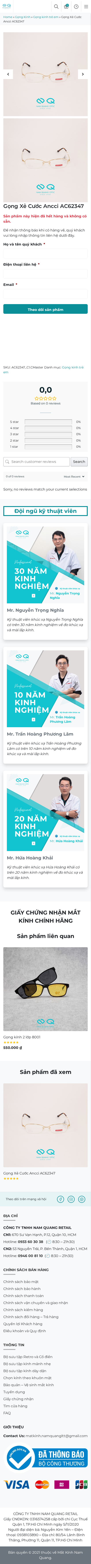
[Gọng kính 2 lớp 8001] (45, 989)
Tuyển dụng (14, 1392)
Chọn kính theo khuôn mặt (27, 1378)
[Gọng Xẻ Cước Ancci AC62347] (45, 1125)
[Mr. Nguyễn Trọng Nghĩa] (45, 581)
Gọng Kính (22, 17)
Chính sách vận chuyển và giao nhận (35, 1303)
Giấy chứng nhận (18, 1399)
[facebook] (60, 1199)
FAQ (7, 1413)
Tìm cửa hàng (15, 1406)
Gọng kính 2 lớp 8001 (21, 1037)
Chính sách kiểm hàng (23, 1310)
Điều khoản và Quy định (24, 1331)
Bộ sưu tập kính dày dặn (24, 1371)
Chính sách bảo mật (21, 1282)
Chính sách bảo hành (22, 1289)
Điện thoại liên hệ (21, 264)
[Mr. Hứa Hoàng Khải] (45, 829)
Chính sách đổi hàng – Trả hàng (31, 1317)
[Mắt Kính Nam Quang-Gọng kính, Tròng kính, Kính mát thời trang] (6, 6)
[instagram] (71, 1199)
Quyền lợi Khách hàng (22, 1324)
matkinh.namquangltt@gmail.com (57, 1436)
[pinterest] (81, 1199)
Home (7, 17)
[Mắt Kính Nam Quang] (45, 74)
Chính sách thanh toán (23, 1296)
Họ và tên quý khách (24, 244)
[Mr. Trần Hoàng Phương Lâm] (45, 705)
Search (79, 462)
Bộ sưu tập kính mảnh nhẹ (27, 1364)
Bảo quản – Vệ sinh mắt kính (28, 1385)
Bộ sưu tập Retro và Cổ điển (28, 1357)
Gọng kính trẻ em (46, 17)
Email (10, 285)
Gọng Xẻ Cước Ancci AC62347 (29, 1173)
